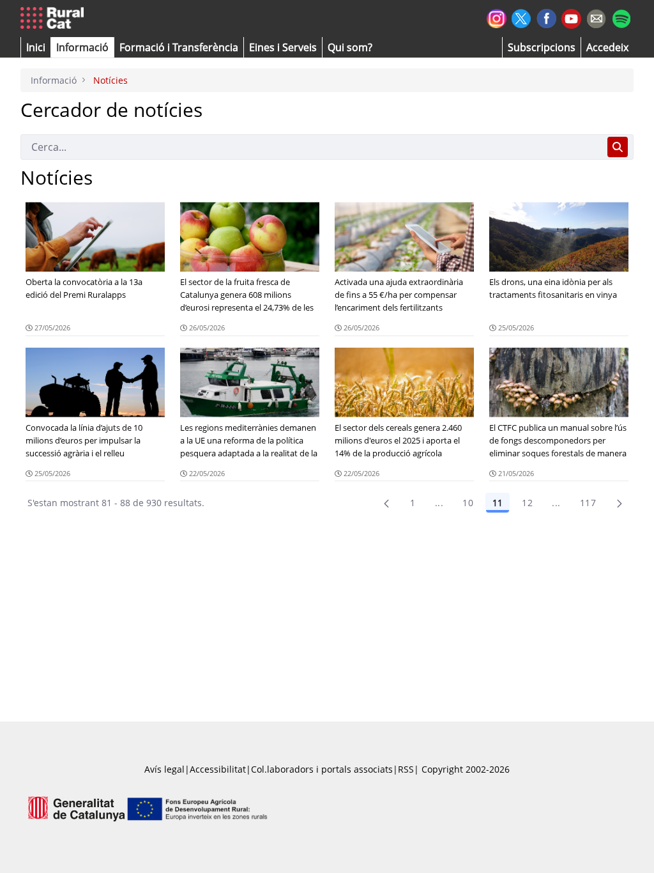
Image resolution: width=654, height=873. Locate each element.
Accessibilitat (218, 769)
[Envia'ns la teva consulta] (596, 17)
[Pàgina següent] (619, 503)
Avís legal (164, 769)
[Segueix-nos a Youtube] (571, 18)
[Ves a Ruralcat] (54, 18)
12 (527, 503)
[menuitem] (178, 47)
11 (497, 503)
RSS (406, 769)
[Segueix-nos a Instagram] (496, 17)
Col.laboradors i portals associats (322, 769)
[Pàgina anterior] (386, 503)
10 (467, 503)
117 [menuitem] (588, 503)
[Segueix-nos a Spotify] (621, 17)
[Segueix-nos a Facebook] (546, 17)
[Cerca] (617, 147)
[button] (35, 47)
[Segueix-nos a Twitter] (521, 17)
